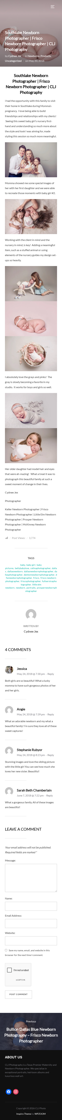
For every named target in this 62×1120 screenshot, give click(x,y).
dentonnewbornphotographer (39, 574)
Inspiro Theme (23, 1113)
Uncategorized (13, 60)
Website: (10, 932)
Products (46, 55)
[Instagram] (16, 1092)
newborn (20, 587)
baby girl (30, 564)
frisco (36, 577)
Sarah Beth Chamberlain (34, 790)
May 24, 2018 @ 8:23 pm (31, 754)
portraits (31, 587)
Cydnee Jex (14, 55)
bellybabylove (22, 568)
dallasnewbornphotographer (38, 571)
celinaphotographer (40, 568)
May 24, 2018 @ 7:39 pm (31, 714)
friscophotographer (31, 581)
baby (22, 564)
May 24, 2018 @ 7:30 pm (31, 673)
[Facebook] (8, 1092)
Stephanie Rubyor (29, 750)
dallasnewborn (15, 571)
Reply (50, 673)
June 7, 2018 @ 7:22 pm (30, 795)
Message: (10, 860)
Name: (8, 898)
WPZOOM (40, 1113)
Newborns (34, 55)
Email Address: (13, 915)
